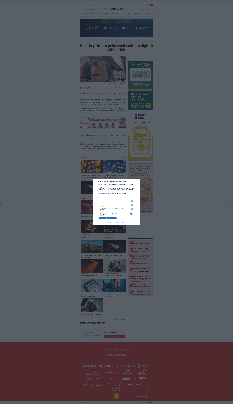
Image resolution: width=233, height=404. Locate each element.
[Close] (137, 182)
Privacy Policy (123, 222)
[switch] (131, 201)
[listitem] (116, 198)
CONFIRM (108, 218)
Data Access (116, 222)
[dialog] (116, 202)
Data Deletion (109, 222)
